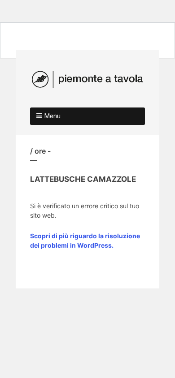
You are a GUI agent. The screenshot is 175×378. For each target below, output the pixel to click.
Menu (52, 116)
